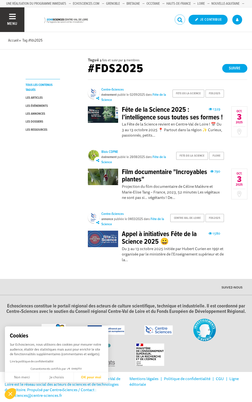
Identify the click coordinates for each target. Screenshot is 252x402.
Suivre (234, 68)
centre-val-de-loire (187, 218)
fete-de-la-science (188, 93)
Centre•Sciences (112, 89)
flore (216, 156)
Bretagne (133, 3)
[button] (10, 394)
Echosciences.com (86, 3)
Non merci (22, 377)
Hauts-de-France (178, 3)
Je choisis (56, 377)
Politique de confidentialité (187, 378)
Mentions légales (143, 378)
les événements (37, 106)
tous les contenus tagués (39, 87)
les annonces (35, 114)
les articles (34, 98)
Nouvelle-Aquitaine (225, 3)
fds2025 (214, 93)
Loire (201, 3)
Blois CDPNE (109, 152)
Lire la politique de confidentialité (31, 361)
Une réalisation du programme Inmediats (36, 3)
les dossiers (34, 122)
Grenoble (113, 3)
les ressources (36, 130)
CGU (220, 378)
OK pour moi (91, 377)
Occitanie (153, 3)
